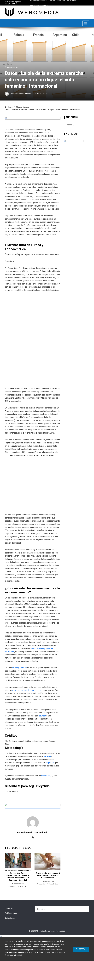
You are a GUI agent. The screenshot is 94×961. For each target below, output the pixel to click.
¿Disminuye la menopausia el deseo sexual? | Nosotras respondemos (47, 875)
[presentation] (7, 871)
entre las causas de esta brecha (26, 690)
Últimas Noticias (11, 67)
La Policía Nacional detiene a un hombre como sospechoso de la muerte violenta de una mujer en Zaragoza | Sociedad (18, 875)
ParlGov (47, 756)
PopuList (50, 762)
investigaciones (19, 668)
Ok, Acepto (81, 949)
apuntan (42, 716)
